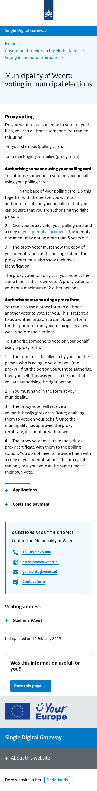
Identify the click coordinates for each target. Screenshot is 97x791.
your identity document (44, 231)
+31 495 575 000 (36, 551)
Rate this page (27, 686)
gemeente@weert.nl (39, 571)
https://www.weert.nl (40, 561)
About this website (30, 758)
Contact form (33, 581)
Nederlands (57, 780)
